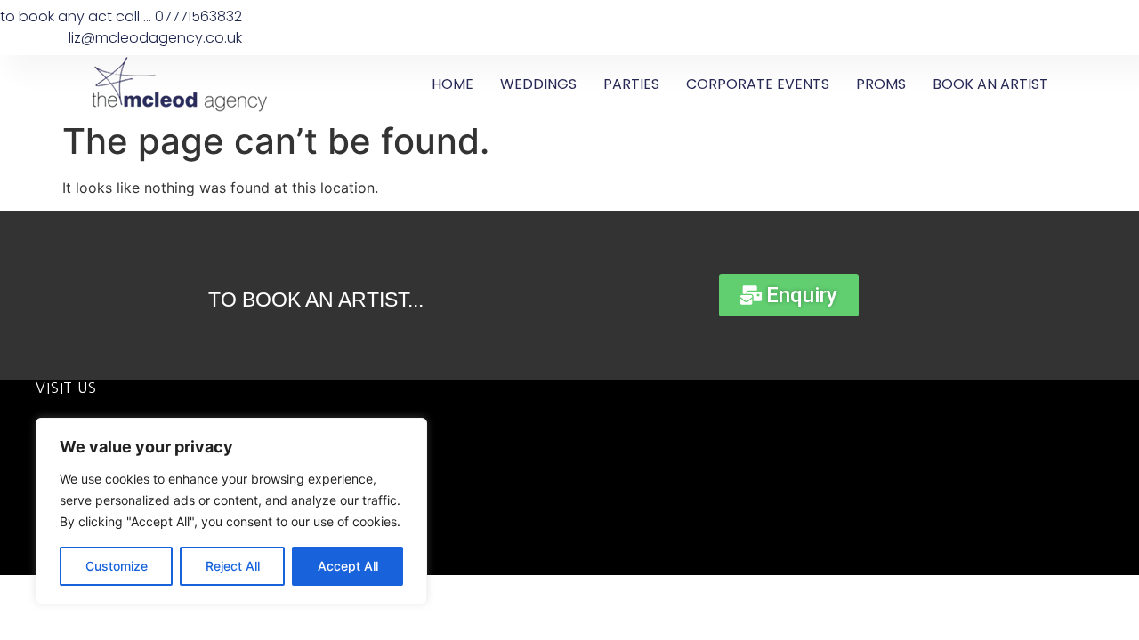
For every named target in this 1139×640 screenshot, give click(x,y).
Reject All (233, 565)
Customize (116, 565)
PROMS (881, 84)
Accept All (348, 565)
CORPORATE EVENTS (757, 84)
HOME (452, 84)
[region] (231, 511)
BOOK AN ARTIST (990, 84)
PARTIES (631, 84)
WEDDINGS (538, 84)
